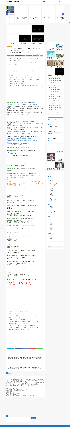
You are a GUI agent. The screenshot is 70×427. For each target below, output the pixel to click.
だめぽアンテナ (52, 128)
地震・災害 (52, 193)
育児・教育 (52, 229)
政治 (51, 194)
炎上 (51, 212)
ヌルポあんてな (52, 131)
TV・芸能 (52, 234)
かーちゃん (52, 222)
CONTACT (50, 1)
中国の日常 (52, 188)
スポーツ (51, 237)
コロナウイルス (53, 184)
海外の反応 (51, 216)
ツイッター (51, 176)
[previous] (7, 14)
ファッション (52, 223)
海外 (51, 198)
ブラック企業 (52, 210)
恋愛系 (51, 228)
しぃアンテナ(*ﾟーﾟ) (53, 119)
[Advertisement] (25, 94)
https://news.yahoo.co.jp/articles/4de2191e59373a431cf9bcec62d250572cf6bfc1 (23, 104)
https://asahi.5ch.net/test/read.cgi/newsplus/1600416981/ (19, 147)
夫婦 (51, 227)
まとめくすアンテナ (53, 126)
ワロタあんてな (52, 121)
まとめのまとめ (52, 140)
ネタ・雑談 (51, 204)
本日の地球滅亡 (53, 211)
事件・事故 (52, 189)
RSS (56, 1)
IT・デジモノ (52, 180)
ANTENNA (61, 1)
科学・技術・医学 (53, 199)
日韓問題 (51, 195)
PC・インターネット (54, 183)
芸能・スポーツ (52, 233)
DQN (51, 206)
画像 (51, 238)
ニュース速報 (9, 46)
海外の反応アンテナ (53, 133)
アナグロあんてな (52, 138)
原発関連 (51, 190)
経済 (51, 200)
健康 (51, 224)
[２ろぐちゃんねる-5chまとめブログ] (12, 3)
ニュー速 (51, 124)
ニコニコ (51, 207)
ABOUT (44, 1)
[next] (63, 14)
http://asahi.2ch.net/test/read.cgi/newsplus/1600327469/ (18, 143)
